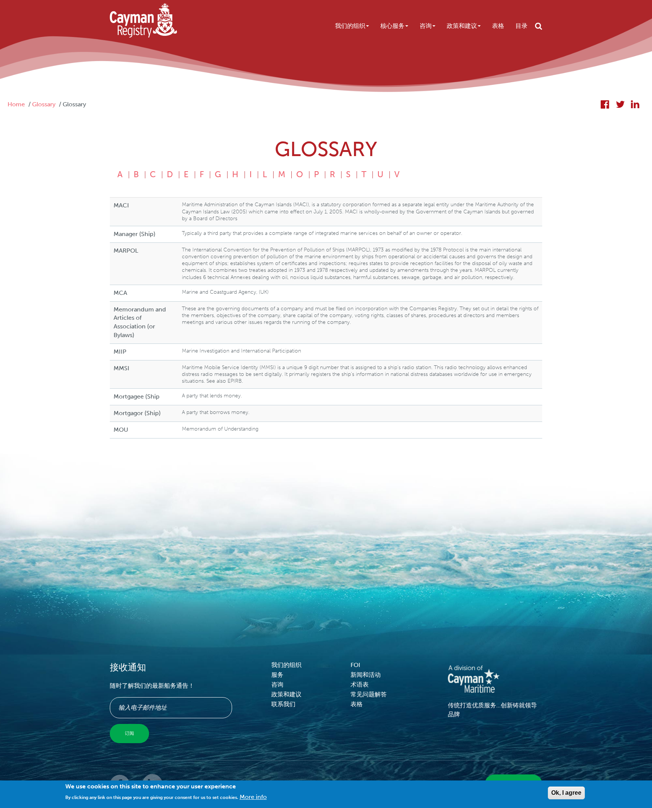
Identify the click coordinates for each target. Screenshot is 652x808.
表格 (498, 25)
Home (16, 104)
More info (253, 796)
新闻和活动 (366, 674)
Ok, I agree (566, 793)
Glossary (43, 104)
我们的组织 (350, 25)
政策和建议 (462, 25)
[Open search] (538, 26)
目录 (521, 25)
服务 (277, 674)
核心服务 (392, 25)
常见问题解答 (369, 694)
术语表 (360, 684)
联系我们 (283, 704)
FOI (355, 664)
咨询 (426, 25)
